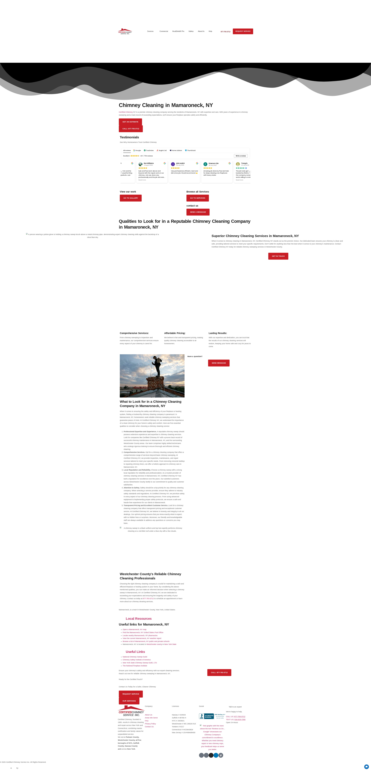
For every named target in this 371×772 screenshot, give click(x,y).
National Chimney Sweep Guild (135, 657)
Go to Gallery (130, 198)
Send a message (198, 212)
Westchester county (154, 644)
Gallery (191, 31)
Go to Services (197, 198)
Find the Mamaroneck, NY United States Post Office (143, 632)
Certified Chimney (126, 112)
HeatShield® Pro (178, 31)
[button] (137, 150)
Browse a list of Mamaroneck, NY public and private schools (146, 641)
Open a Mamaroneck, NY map (134, 629)
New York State (170, 644)
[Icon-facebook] (206, 755)
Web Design (5, 768)
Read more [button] (127, 180)
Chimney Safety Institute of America (137, 660)
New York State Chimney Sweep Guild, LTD (140, 663)
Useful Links (135, 652)
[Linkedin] (216, 755)
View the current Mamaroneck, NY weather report (142, 638)
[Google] (201, 755)
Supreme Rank (25, 768)
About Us (201, 31)
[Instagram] (211, 755)
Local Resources (139, 618)
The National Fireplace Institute (135, 666)
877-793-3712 (148, 598)
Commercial (164, 31)
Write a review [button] (241, 156)
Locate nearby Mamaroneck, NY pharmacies (140, 635)
